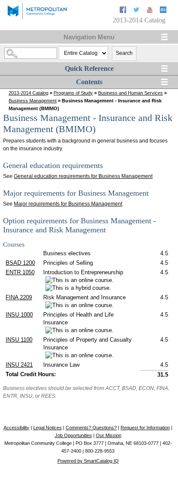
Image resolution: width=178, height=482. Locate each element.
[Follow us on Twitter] (137, 11)
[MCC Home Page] (36, 18)
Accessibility (16, 427)
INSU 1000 (19, 314)
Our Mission (108, 435)
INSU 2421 (19, 365)
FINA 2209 (19, 297)
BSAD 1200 (20, 263)
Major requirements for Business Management (68, 204)
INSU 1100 (19, 339)
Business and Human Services (130, 92)
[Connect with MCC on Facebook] (124, 11)
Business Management (33, 100)
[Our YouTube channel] (150, 11)
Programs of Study (73, 92)
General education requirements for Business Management (83, 176)
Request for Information (145, 427)
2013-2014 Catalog (28, 92)
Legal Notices (47, 427)
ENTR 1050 (20, 272)
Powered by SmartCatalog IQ (88, 460)
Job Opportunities (73, 435)
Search (124, 53)
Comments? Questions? (91, 427)
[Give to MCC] (163, 11)
